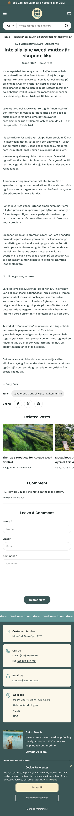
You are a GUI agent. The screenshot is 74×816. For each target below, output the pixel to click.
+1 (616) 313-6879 (27, 655)
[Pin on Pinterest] (38, 404)
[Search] (66, 26)
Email (7, 538)
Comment (10, 556)
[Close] (71, 766)
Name (7, 521)
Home (6, 36)
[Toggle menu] (5, 13)
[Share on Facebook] (18, 404)
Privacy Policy (50, 779)
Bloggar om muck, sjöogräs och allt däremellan (43, 36)
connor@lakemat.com (25, 680)
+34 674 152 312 (26, 661)
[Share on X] (28, 404)
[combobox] (37, 26)
